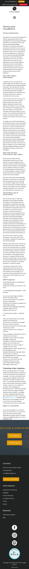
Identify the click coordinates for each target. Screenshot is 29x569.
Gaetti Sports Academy (9, 514)
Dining (5, 501)
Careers (5, 504)
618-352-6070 (8, 470)
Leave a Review (11, 479)
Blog (4, 517)
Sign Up (21, 1)
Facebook (15, 435)
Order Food (23, 4)
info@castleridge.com (10, 397)
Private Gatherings (8, 495)
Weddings (5, 492)
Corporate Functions (8, 498)
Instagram (14, 442)
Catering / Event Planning (10, 490)
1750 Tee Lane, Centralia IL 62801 (12, 467)
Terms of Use (14, 567)
